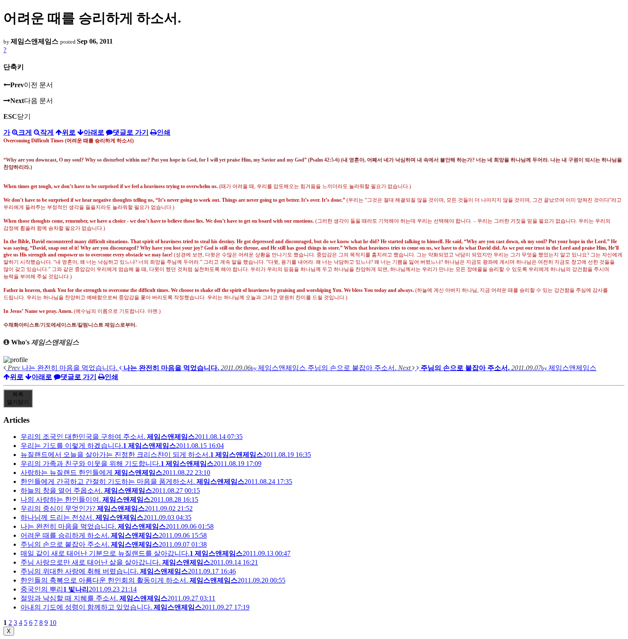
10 (53, 622)
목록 (18, 398)
